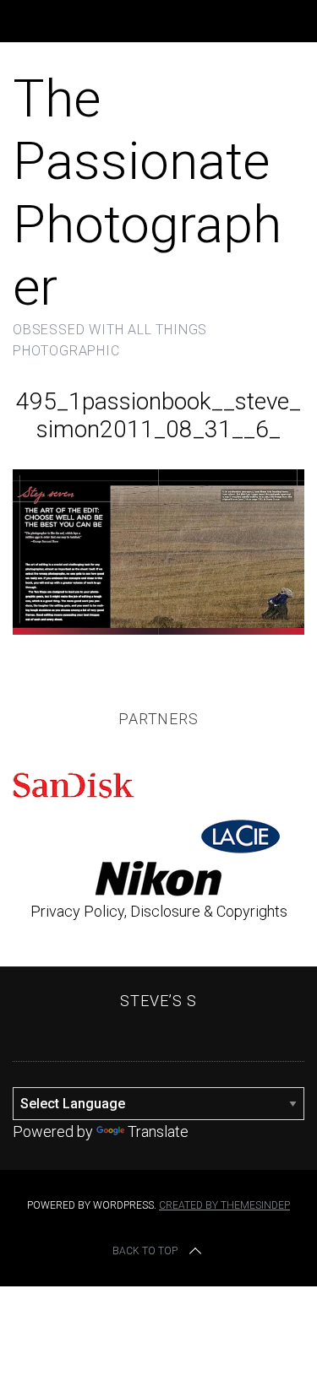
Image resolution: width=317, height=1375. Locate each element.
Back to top (145, 1251)
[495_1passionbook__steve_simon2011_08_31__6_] (158, 629)
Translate (158, 1131)
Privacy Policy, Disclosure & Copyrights (158, 911)
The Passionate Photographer (147, 192)
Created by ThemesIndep (224, 1205)
